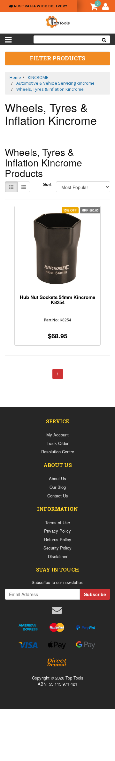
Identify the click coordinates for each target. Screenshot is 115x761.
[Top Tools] (57, 21)
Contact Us (57, 496)
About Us (57, 478)
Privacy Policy (57, 531)
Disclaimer (57, 556)
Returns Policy (57, 539)
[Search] (104, 39)
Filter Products (57, 58)
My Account (57, 435)
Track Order (57, 443)
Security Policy (57, 548)
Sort (47, 184)
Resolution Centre (57, 452)
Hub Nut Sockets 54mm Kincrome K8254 (57, 300)
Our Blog (58, 487)
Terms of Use (57, 522)
